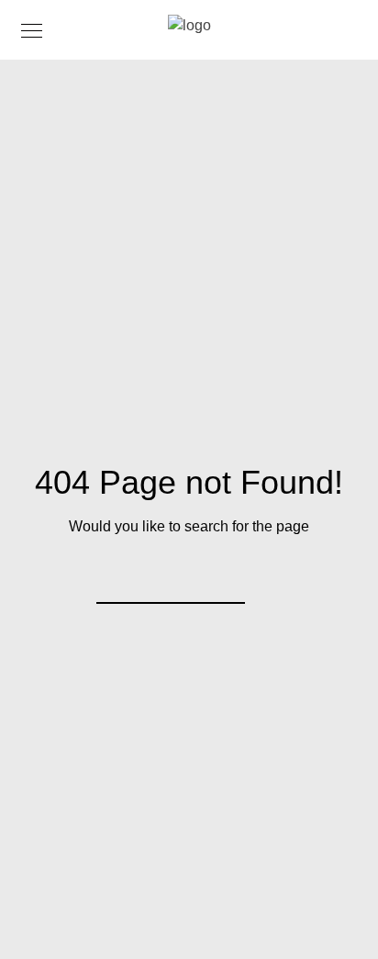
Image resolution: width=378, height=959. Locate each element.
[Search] (219, 578)
